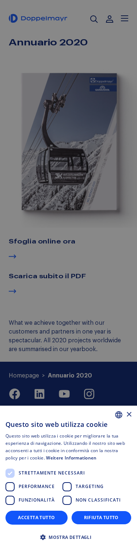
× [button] (129, 414)
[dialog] (68, 478)
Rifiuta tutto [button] (101, 517)
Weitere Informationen (71, 458)
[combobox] (118, 414)
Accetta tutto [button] (36, 517)
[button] (68, 537)
